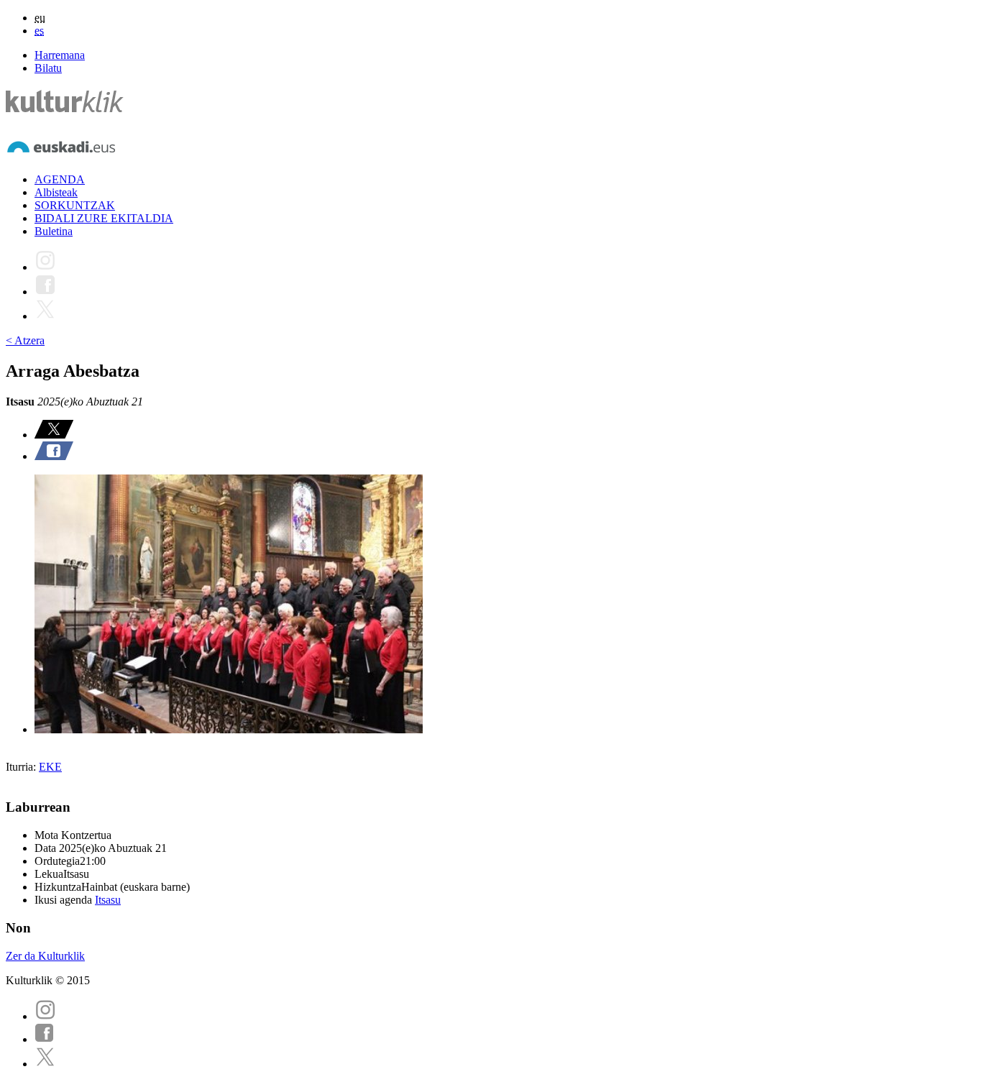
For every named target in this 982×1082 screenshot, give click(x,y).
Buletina (54, 231)
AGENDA (60, 179)
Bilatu (48, 68)
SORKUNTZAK (75, 205)
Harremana (60, 55)
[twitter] (45, 1064)
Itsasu (108, 900)
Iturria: (22, 767)
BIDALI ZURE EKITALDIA (104, 218)
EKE (50, 767)
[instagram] (45, 1016)
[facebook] (45, 1039)
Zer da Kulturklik (45, 956)
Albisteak (56, 192)
